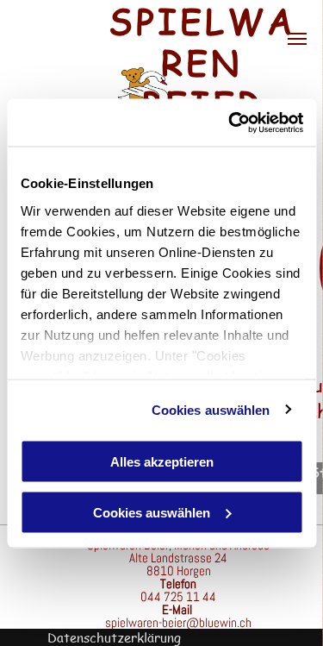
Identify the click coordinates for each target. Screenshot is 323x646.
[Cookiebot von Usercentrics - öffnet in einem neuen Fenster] (230, 122)
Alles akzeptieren (162, 462)
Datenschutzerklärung (114, 637)
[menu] (297, 39)
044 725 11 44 (178, 596)
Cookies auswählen (211, 409)
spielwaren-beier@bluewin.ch (178, 622)
